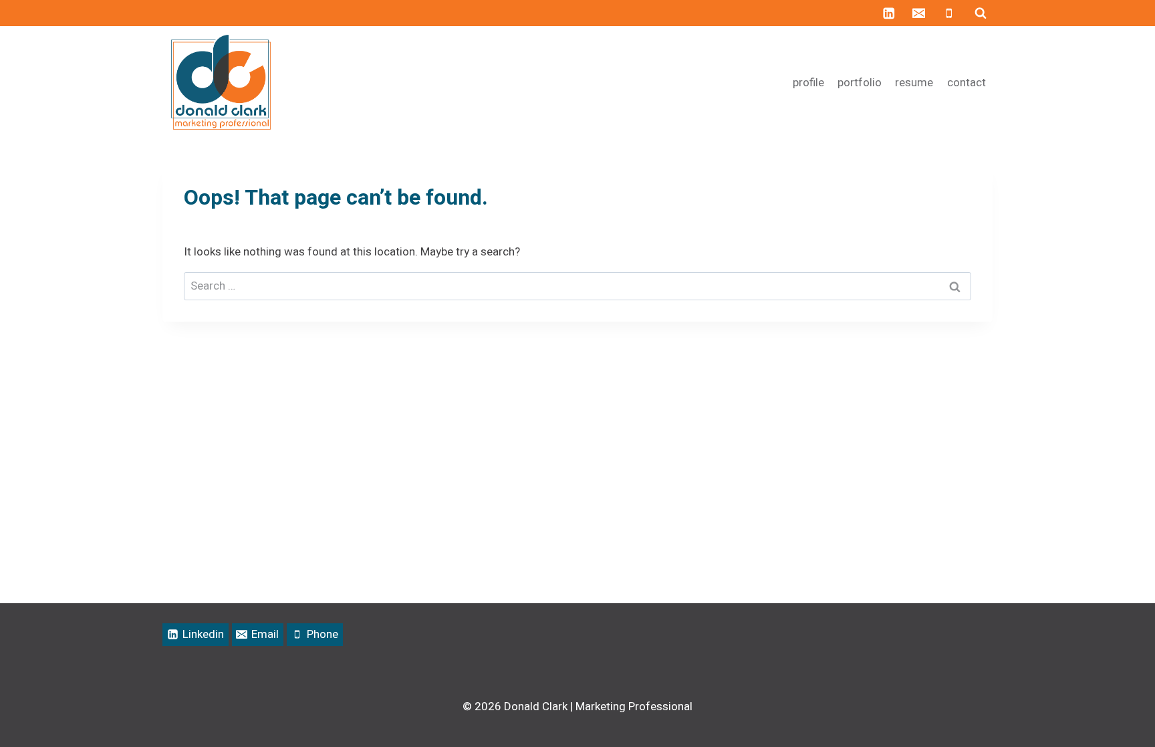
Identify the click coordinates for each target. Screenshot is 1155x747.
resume (914, 82)
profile (808, 82)
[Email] (919, 13)
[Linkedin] (889, 13)
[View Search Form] (981, 13)
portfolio (860, 82)
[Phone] (949, 13)
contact (966, 82)
